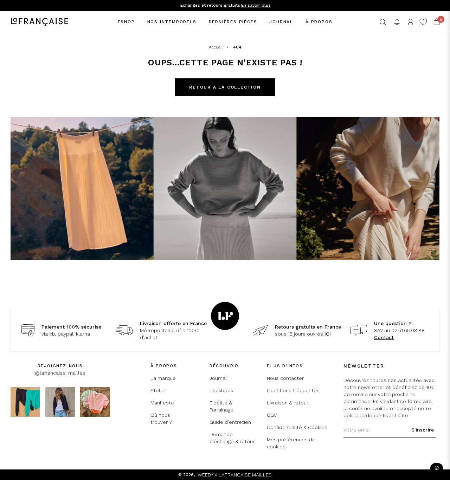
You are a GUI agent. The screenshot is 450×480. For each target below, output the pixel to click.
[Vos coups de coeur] (423, 21)
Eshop (126, 21)
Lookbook (221, 390)
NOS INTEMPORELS (172, 21)
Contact (384, 337)
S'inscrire (422, 430)
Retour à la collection (225, 87)
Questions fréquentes (293, 390)
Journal (281, 21)
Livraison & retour (287, 403)
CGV (272, 415)
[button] (383, 22)
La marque (163, 378)
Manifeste (162, 403)
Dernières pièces (233, 21)
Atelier (158, 390)
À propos (319, 21)
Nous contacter (285, 378)
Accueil (216, 47)
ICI (327, 334)
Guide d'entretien (230, 422)
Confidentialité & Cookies (297, 427)
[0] (436, 21)
